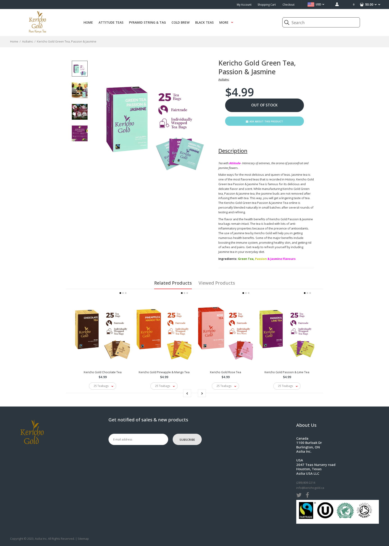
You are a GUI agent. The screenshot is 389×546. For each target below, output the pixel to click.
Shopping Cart (267, 5)
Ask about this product (266, 121)
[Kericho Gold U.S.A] (37, 32)
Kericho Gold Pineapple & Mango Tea (164, 372)
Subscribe (187, 440)
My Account (244, 5)
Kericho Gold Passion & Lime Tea (287, 372)
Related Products (173, 283)
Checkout (288, 5)
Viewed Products (217, 283)
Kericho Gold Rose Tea (225, 372)
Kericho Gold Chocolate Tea (103, 372)
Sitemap (83, 539)
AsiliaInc (223, 79)
